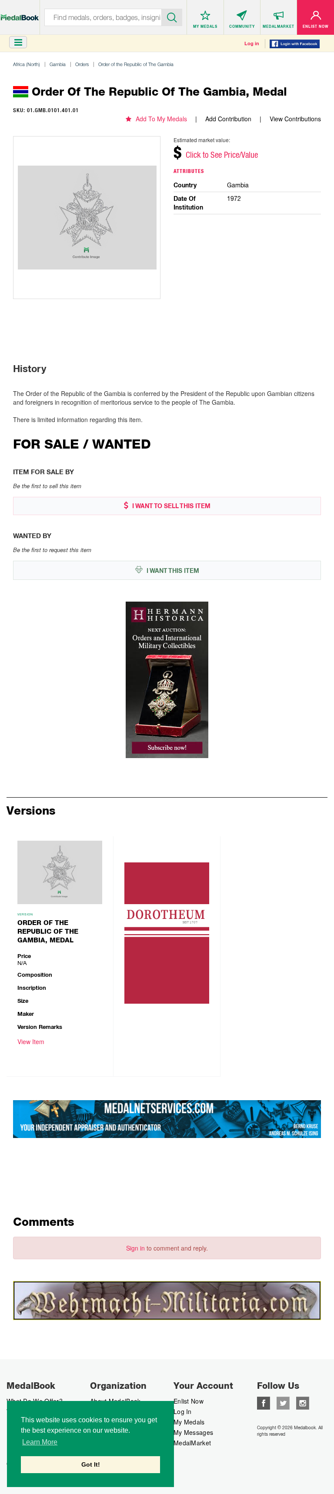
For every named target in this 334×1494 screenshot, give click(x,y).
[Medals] (20, 13)
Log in (251, 43)
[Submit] (172, 16)
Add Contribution (228, 118)
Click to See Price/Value (222, 155)
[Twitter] (283, 1402)
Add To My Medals (161, 118)
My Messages (193, 1432)
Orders (82, 64)
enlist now (189, 1401)
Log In (183, 1411)
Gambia (58, 64)
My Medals (189, 1421)
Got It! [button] (90, 1464)
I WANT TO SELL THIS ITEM (170, 506)
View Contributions (295, 118)
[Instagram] (302, 1402)
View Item (30, 1041)
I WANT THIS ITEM (172, 571)
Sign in (135, 1248)
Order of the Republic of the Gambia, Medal (47, 931)
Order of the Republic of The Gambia (136, 64)
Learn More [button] (39, 1442)
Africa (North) (26, 64)
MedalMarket (192, 1442)
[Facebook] (263, 1402)
